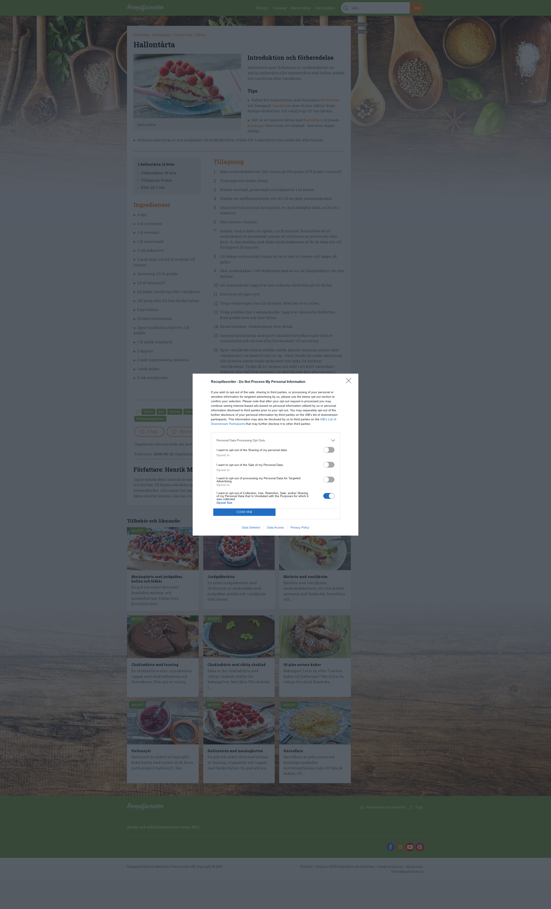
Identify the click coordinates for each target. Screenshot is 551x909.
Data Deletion (251, 527)
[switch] (328, 450)
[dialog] (275, 455)
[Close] (350, 382)
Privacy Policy (300, 527)
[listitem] (275, 440)
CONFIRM (244, 512)
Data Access (275, 527)
